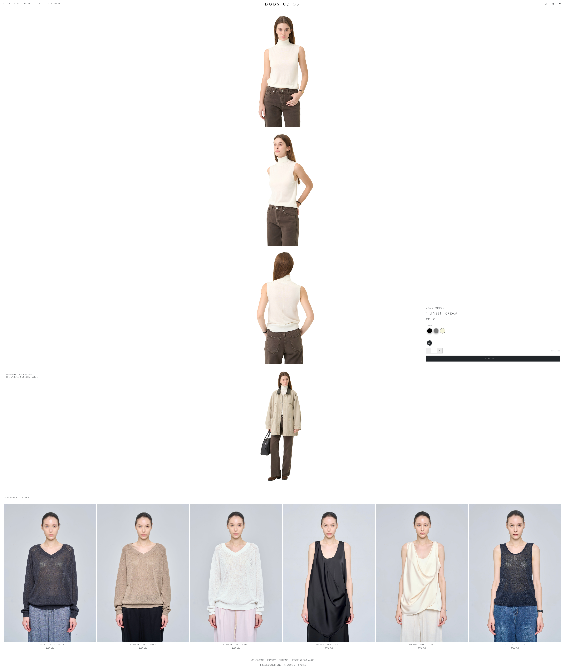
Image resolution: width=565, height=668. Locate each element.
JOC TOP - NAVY (236, 644)
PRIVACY (271, 660)
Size (427, 337)
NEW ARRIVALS (23, 4)
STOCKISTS (289, 664)
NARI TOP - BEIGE (515, 644)
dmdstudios (282, 4)
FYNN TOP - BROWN (143, 644)
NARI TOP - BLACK (422, 644)
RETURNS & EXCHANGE (303, 660)
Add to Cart (493, 358)
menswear (54, 4)
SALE (41, 4)
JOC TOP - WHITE (329, 644)
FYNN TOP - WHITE (50, 644)
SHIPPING (283, 660)
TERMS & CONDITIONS (270, 664)
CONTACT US (257, 660)
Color (429, 325)
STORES (302, 664)
